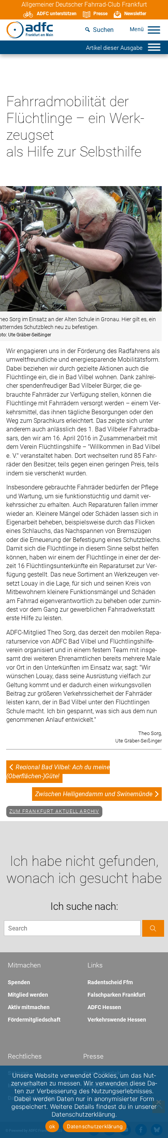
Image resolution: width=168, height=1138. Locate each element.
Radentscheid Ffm (110, 982)
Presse (100, 13)
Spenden (19, 982)
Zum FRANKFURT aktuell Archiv (54, 811)
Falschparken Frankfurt (116, 995)
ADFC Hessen (104, 1007)
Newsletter (135, 13)
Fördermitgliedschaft (34, 1020)
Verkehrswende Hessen (117, 1020)
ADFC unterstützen (57, 13)
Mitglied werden (28, 995)
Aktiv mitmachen (29, 1007)
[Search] (153, 928)
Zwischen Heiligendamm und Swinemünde (93, 794)
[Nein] (158, 1102)
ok (52, 1126)
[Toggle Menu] (154, 29)
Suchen (103, 29)
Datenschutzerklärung (95, 1126)
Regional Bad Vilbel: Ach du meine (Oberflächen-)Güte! (58, 771)
